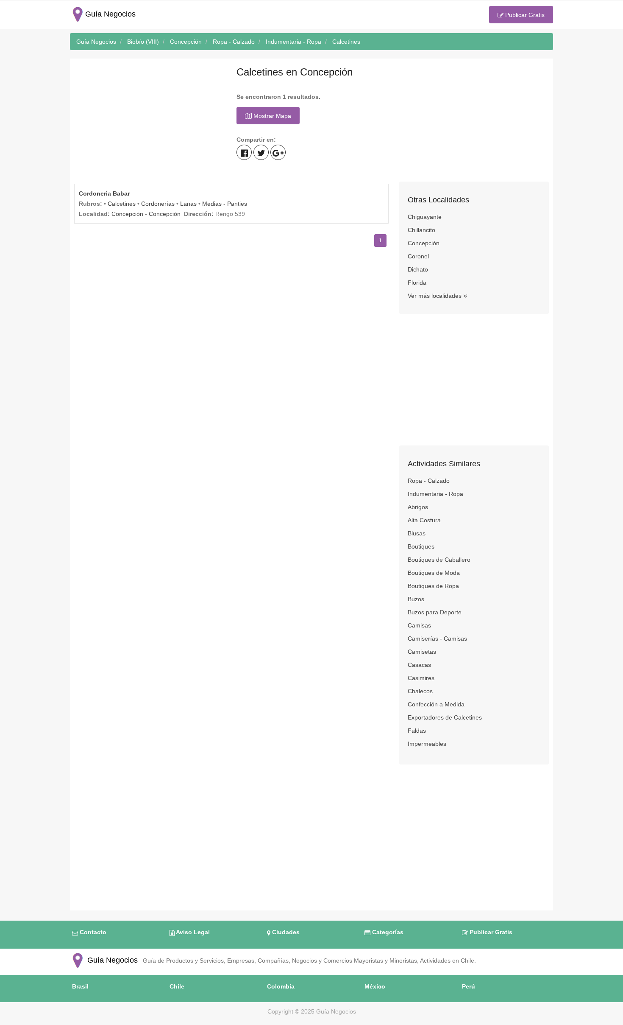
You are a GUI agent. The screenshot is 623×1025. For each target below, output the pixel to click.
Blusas (417, 533)
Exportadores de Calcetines (445, 717)
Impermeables (427, 743)
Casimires (421, 678)
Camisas (419, 625)
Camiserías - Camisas (437, 638)
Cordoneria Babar (104, 193)
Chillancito (421, 230)
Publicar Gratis (524, 14)
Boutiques (421, 546)
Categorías (386, 932)
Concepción (127, 213)
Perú (468, 986)
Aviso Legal (192, 932)
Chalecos (420, 691)
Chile (177, 986)
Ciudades (285, 932)
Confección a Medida (436, 704)
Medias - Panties (224, 203)
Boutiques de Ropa (433, 586)
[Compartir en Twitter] (261, 152)
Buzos (416, 599)
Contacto (92, 932)
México (374, 986)
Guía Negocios (111, 960)
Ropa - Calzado (429, 480)
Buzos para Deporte (435, 612)
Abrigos (418, 507)
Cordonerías (158, 203)
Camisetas (422, 651)
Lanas (188, 203)
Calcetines (122, 203)
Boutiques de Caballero (439, 559)
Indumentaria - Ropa (435, 493)
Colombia (281, 986)
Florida (417, 282)
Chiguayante (425, 216)
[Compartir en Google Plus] (278, 152)
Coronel (418, 256)
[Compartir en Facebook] (244, 152)
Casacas (419, 664)
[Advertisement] (149, 122)
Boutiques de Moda (434, 572)
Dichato (418, 269)
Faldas (417, 730)
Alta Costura (424, 520)
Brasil (80, 986)
